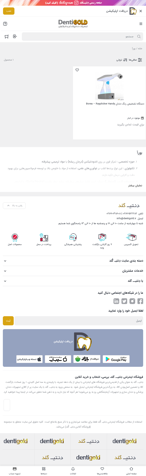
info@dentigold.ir (126, 218)
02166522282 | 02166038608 (121, 214)
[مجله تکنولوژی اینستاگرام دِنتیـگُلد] (132, 301)
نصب (8, 11)
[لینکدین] (116, 301)
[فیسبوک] (140, 301)
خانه (140, 49)
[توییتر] (124, 301)
